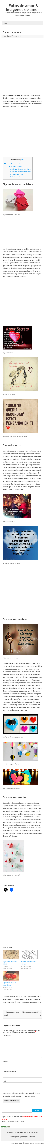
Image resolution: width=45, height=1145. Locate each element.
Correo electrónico (10, 1071)
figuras (36, 996)
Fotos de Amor (21, 996)
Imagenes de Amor (34, 1002)
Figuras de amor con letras (13, 164)
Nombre (6, 1062)
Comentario (7, 1035)
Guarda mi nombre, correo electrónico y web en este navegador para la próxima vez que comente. (21, 1094)
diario (9, 36)
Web (4, 1081)
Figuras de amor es (14, 166)
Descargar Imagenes (37, 1143)
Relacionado (15, 177)
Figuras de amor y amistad (20, 172)
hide (22, 159)
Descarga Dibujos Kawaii (16, 1121)
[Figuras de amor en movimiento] (11, 976)
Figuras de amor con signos (20, 169)
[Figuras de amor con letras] (11, 954)
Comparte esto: (16, 174)
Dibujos (12, 996)
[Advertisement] (22, 61)
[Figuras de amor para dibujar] (29, 954)
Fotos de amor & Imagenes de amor (22, 7)
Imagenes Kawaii (16, 1143)
